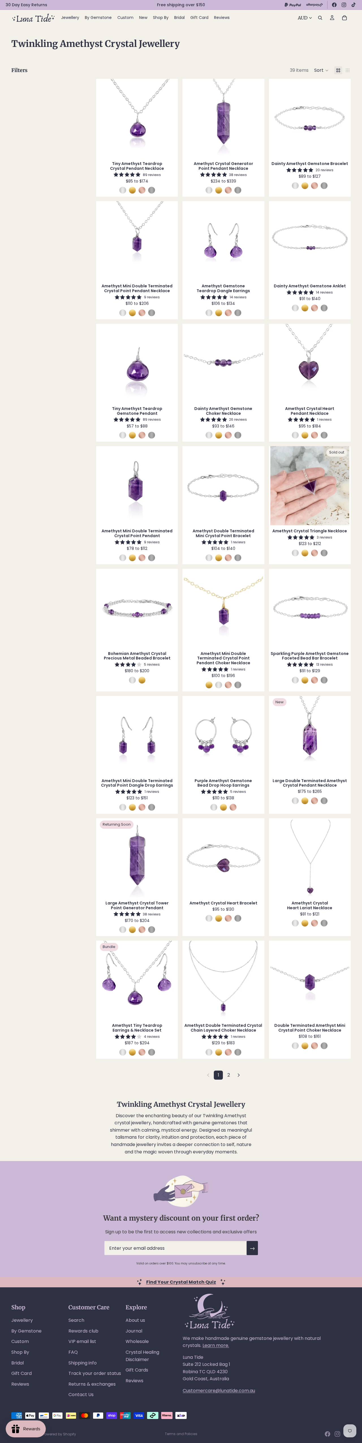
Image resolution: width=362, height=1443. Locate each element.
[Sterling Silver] (123, 190)
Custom (20, 1341)
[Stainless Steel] (152, 190)
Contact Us (81, 1394)
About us (135, 1320)
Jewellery (22, 1320)
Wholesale (137, 1341)
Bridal (17, 1363)
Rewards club (83, 1331)
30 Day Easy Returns (26, 5)
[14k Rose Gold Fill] (142, 190)
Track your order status (94, 1373)
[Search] (320, 18)
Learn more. (215, 1345)
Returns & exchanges (92, 1384)
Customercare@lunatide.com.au (219, 1390)
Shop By (20, 1352)
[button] (321, 70)
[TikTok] (353, 5)
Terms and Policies (181, 1433)
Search (76, 1320)
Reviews (20, 1384)
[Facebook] (334, 5)
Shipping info (82, 1363)
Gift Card (21, 1373)
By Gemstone (26, 1331)
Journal (134, 1331)
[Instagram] (344, 5)
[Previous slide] (106, 118)
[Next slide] (168, 118)
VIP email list (82, 1341)
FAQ (73, 1352)
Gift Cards (137, 1370)
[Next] (239, 1075)
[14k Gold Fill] (132, 190)
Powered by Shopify (59, 1434)
